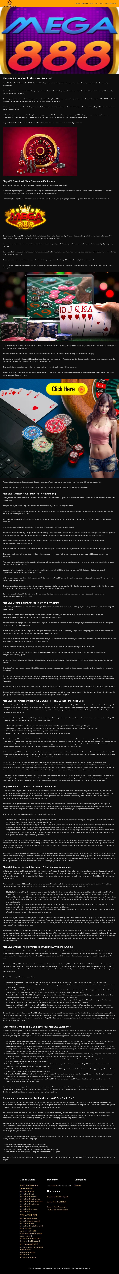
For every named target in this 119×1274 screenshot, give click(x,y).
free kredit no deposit (27, 1223)
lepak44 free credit (26, 1236)
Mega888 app (19, 199)
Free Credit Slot (110, 3)
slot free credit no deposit (28, 1257)
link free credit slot (29, 1244)
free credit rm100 (25, 1211)
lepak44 (39, 1233)
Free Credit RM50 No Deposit (57, 1197)
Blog (101, 3)
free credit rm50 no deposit (28, 1209)
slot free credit (24, 1254)
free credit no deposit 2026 (28, 1196)
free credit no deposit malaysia (30, 1199)
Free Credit (94, 3)
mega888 (39, 1247)
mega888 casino (89, 372)
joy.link (41, 1226)
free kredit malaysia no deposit (30, 1221)
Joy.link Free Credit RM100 (56, 1202)
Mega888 (85, 3)
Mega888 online (67, 506)
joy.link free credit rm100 (28, 1231)
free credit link (27, 1188)
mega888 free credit (16, 543)
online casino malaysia (27, 1252)
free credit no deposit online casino (31, 1201)
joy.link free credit (25, 1228)
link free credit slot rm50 (28, 1247)
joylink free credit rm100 (28, 1233)
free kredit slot (71, 1126)
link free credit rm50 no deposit (30, 1241)
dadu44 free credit (32, 1185)
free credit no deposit (27, 1194)
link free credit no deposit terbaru (30, 1238)
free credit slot (28, 1215)
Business (78, 1185)
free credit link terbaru (27, 1191)
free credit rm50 (25, 1206)
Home (77, 3)
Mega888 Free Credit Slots (12, 83)
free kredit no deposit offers (29, 1226)
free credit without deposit (28, 1218)
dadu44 (22, 1185)
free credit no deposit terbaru (29, 1204)
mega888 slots (10, 117)
